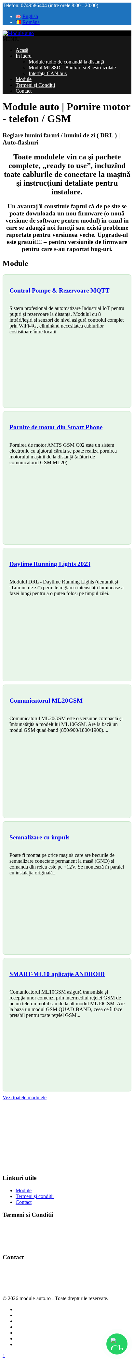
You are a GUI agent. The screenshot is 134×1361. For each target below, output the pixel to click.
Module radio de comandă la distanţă (66, 61)
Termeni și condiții (35, 1196)
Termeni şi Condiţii (35, 85)
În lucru (24, 56)
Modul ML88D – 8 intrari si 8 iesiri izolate (72, 67)
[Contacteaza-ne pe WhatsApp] (116, 1344)
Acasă (22, 50)
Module (24, 79)
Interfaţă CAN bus (48, 73)
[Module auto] (18, 33)
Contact (24, 91)
